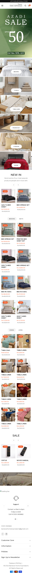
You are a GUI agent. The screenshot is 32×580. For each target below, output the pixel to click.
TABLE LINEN (21, 350)
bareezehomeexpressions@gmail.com (14, 529)
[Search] (25, 5)
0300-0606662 (6, 526)
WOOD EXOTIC (22, 460)
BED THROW (21, 205)
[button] (18, 185)
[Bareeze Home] (16, 5)
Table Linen (5, 350)
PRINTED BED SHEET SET (22, 240)
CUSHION (4, 205)
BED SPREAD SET (7, 239)
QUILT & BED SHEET (6, 266)
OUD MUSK (5, 460)
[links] (16, 67)
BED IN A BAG (6, 292)
